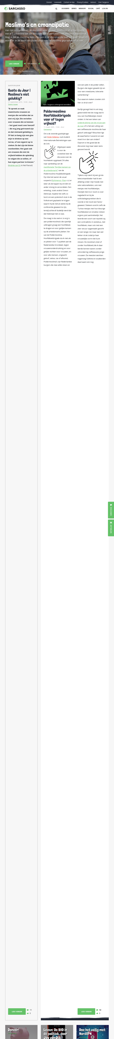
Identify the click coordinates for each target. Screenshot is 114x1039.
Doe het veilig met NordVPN (92, 1031)
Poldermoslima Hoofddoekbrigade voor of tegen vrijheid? (57, 117)
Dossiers (65, 8)
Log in (105, 8)
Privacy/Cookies (82, 2)
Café (98, 8)
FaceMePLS (26, 71)
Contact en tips (69, 2)
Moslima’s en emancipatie (37, 24)
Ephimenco (56, 180)
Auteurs (93, 2)
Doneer (49, 2)
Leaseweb (57, 2)
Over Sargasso (103, 2)
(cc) (32, 71)
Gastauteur (48, 129)
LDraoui (13, 71)
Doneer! (13, 1029)
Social (91, 8)
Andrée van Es (14, 165)
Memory (82, 8)
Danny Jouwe (13, 104)
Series (73, 8)
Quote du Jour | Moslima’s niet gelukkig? (19, 94)
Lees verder (14, 64)
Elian (64, 180)
